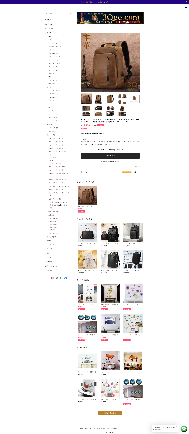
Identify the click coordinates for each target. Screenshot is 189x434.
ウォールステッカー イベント (58, 152)
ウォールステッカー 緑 (55, 189)
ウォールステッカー (53, 135)
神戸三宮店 (49, 24)
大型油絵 (51, 215)
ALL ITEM (49, 28)
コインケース (52, 67)
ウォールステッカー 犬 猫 (56, 183)
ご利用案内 (49, 262)
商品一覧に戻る (110, 413)
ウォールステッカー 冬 (55, 148)
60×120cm (53, 230)
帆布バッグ (52, 83)
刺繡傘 (49, 241)
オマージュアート (54, 233)
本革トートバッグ (54, 50)
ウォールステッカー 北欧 (56, 167)
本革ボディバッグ (54, 63)
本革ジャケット (53, 117)
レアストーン (51, 244)
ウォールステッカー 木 (55, 170)
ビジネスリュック (54, 91)
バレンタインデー (56, 163)
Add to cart (110, 156)
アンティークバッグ (54, 47)
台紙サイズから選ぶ (54, 199)
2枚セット (53, 208)
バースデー (53, 158)
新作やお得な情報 (51, 266)
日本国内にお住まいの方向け (110, 161)
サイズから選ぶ (53, 218)
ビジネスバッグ (53, 101)
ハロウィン (53, 160)
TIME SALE (50, 270)
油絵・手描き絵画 (52, 212)
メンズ (49, 87)
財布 (49, 77)
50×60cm (53, 224)
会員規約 (114, 428)
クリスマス (53, 155)
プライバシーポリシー (84, 428)
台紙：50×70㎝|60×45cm (58, 202)
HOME (48, 20)
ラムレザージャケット (55, 80)
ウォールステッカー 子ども (57, 179)
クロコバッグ (52, 43)
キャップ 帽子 (51, 237)
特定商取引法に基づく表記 (101, 428)
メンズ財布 (52, 131)
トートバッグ (52, 121)
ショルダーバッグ (54, 53)
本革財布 (50, 124)
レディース (50, 37)
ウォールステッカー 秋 (55, 145)
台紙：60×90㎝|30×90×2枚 (59, 205)
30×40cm (53, 222)
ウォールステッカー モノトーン (58, 186)
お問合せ (48, 257)
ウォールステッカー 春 (55, 138)
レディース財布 (53, 128)
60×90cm (53, 227)
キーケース (52, 73)
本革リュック (52, 40)
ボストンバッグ (53, 60)
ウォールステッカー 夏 (55, 142)
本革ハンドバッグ (54, 57)
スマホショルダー (54, 70)
